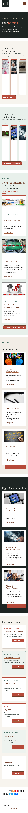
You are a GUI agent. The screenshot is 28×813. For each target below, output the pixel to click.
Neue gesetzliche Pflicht (13, 220)
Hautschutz (8, 762)
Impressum (20, 806)
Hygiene (7, 709)
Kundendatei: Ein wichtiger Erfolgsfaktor (13, 548)
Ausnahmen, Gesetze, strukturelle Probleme (12, 306)
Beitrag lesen (10, 384)
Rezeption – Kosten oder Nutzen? (12, 510)
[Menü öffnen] (24, 3)
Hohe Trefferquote (10, 261)
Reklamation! (10, 447)
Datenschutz (14, 808)
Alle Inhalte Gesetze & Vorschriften (14, 327)
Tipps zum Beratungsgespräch (12, 370)
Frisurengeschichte (12, 657)
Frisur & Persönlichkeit (13, 631)
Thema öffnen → (17, 640)
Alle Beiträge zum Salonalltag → (11, 163)
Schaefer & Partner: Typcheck (12, 587)
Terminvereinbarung (12, 408)
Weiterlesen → (8, 233)
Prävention (8, 735)
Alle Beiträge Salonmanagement (15, 467)
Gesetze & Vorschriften (13, 182)
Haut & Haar (9, 683)
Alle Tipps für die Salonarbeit (16, 606)
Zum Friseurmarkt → (8, 97)
